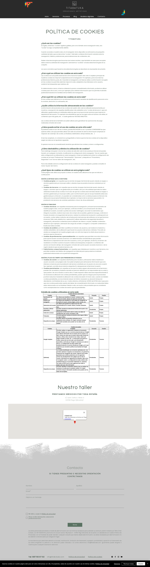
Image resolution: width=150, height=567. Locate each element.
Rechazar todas (128, 564)
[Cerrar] (147, 563)
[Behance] (112, 557)
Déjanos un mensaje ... (34, 497)
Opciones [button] (117, 564)
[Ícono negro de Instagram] (118, 557)
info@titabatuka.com (55, 557)
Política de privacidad (77, 557)
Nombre (29, 485)
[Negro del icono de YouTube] (122, 557)
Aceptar (140, 564)
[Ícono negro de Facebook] (115, 557)
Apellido (79, 485)
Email (28, 491)
